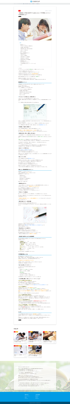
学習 (19, 10)
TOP (16, 3)
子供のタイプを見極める (24, 55)
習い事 (20, 345)
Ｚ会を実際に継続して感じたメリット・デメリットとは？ (28, 63)
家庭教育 (17, 345)
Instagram (37, 398)
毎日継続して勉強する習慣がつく (25, 47)
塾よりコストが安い (23, 51)
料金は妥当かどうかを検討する (25, 58)
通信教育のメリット (23, 44)
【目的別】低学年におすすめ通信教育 (25, 59)
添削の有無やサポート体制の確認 (25, 56)
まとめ (21, 64)
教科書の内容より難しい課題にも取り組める (26, 48)
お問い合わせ (26, 398)
